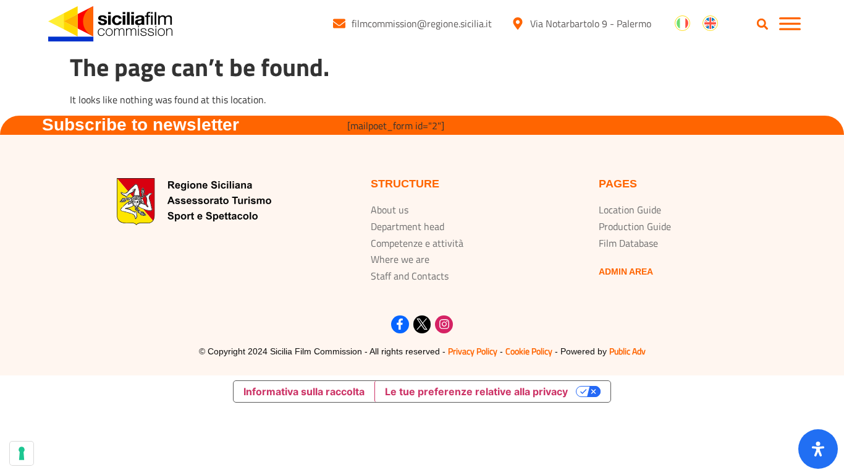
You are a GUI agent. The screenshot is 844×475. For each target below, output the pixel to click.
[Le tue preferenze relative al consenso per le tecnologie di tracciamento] (21, 453)
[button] (762, 24)
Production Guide (635, 226)
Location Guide (630, 209)
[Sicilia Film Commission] (110, 23)
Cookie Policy (528, 350)
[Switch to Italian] (682, 23)
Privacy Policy (472, 350)
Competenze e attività (417, 243)
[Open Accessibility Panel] (818, 449)
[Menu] (790, 24)
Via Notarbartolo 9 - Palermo (590, 23)
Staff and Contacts (410, 275)
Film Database (628, 243)
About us (389, 209)
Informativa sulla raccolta (304, 391)
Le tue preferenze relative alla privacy (476, 391)
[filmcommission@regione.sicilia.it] (339, 23)
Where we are (400, 259)
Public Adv (627, 350)
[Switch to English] (710, 23)
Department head (407, 226)
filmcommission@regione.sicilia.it (422, 23)
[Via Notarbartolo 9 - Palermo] (518, 23)
